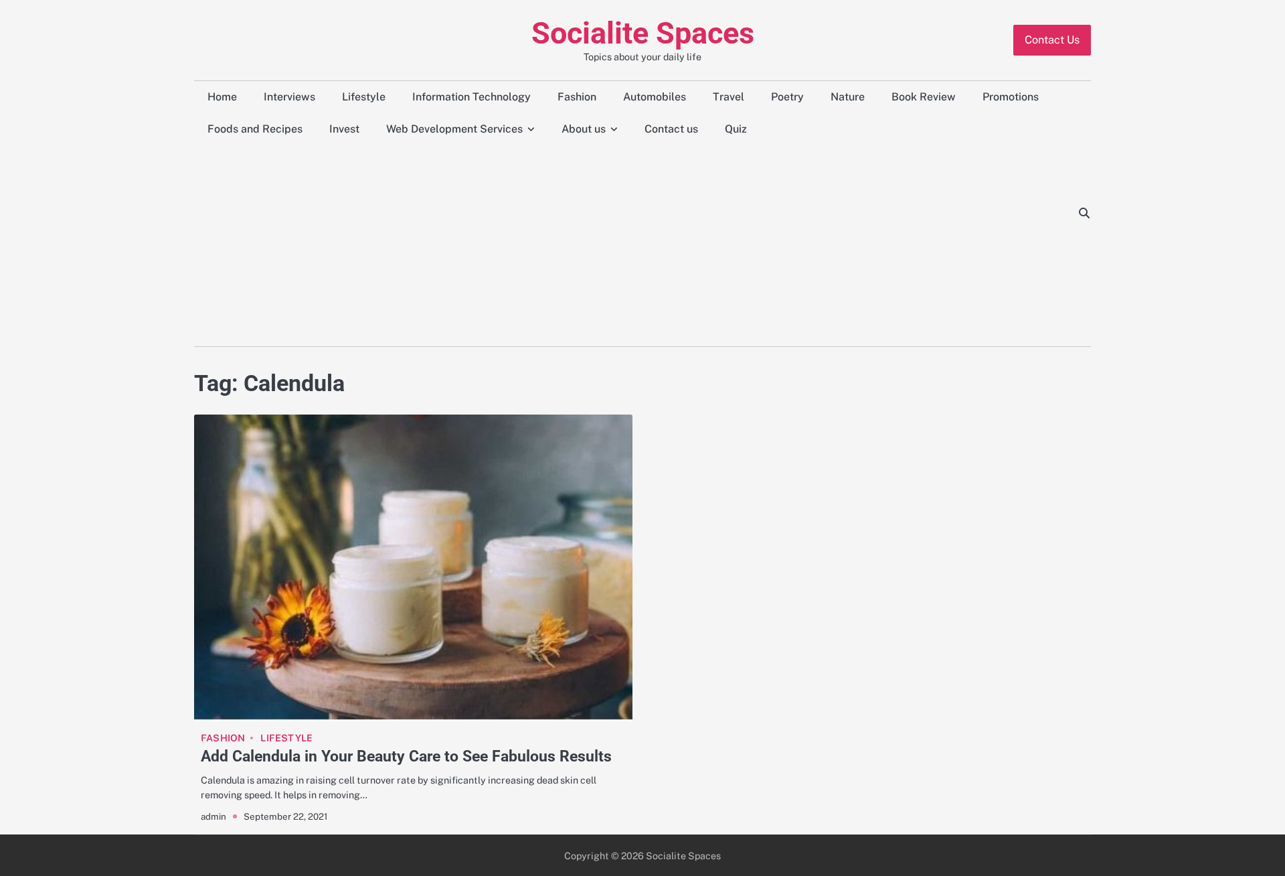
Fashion (577, 96)
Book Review (923, 96)
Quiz (736, 129)
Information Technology (471, 96)
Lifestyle (364, 96)
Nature (848, 96)
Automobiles (654, 96)
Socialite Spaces (642, 33)
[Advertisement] (631, 246)
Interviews (289, 96)
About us (584, 129)
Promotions (1010, 96)
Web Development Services (454, 129)
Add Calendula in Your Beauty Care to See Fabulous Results (406, 756)
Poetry (787, 96)
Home (222, 96)
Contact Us (1052, 39)
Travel (728, 96)
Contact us (671, 129)
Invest (344, 129)
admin (213, 816)
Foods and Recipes (255, 129)
